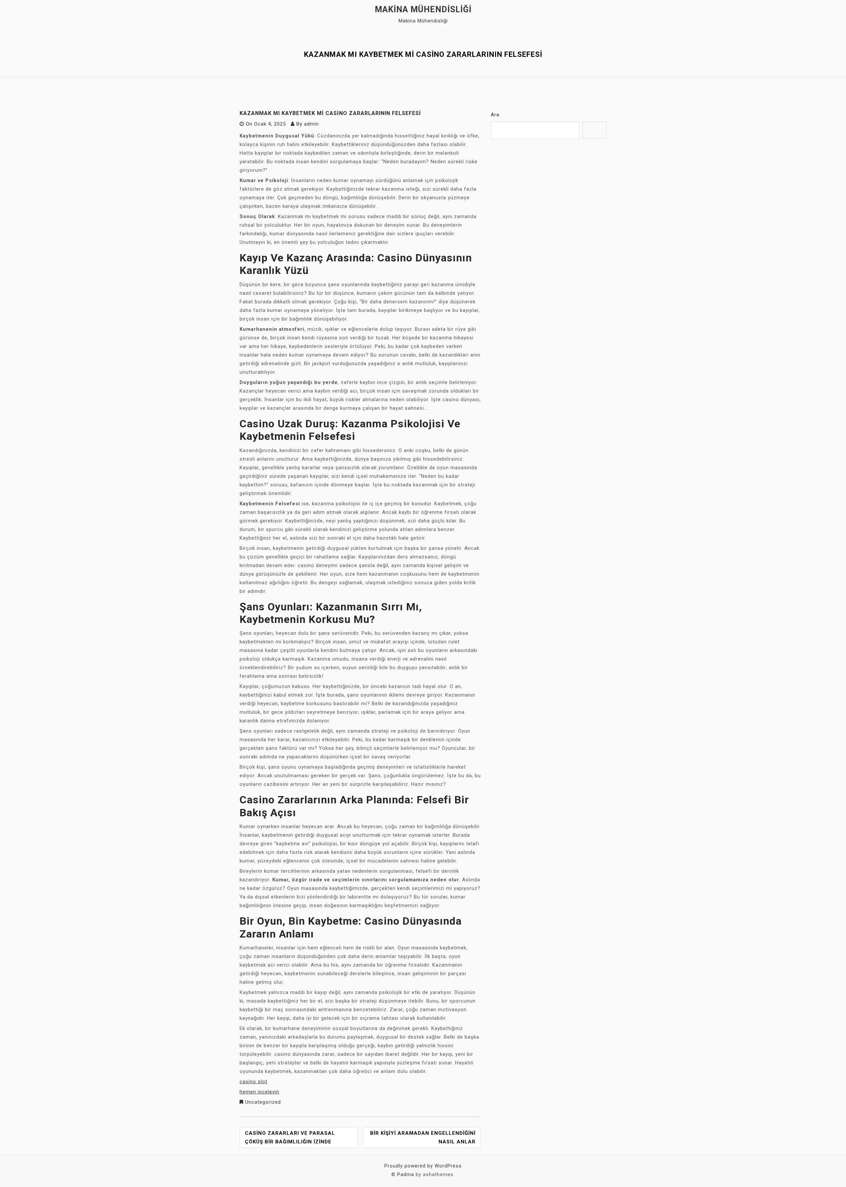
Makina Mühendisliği (423, 9)
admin (311, 124)
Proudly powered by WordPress (423, 1166)
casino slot (253, 1082)
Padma (405, 1174)
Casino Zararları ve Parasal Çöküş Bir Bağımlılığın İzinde (290, 1137)
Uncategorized (263, 1102)
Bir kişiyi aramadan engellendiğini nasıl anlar (423, 1137)
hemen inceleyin (259, 1092)
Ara (495, 115)
